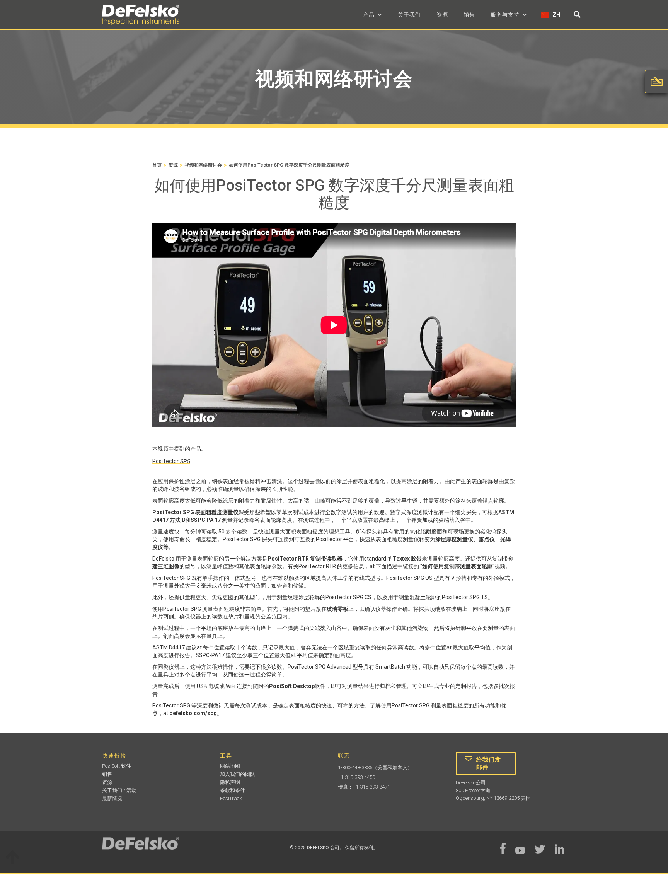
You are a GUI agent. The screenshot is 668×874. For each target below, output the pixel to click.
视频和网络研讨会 (203, 165)
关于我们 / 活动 (119, 790)
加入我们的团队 (237, 774)
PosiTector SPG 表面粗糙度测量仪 (195, 512)
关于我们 (409, 15)
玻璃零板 (337, 609)
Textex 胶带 (407, 558)
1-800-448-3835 (355, 767)
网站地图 (230, 766)
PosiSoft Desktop (292, 686)
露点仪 (487, 539)
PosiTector (171, 461)
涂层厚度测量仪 (454, 539)
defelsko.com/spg (193, 713)
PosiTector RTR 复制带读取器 (305, 558)
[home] (140, 15)
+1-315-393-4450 (356, 777)
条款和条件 (232, 790)
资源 (442, 15)
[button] (372, 14)
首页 (157, 165)
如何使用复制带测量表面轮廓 (457, 566)
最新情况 (112, 798)
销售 (469, 15)
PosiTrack (231, 798)
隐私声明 (230, 782)
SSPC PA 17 (206, 520)
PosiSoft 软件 (116, 766)
